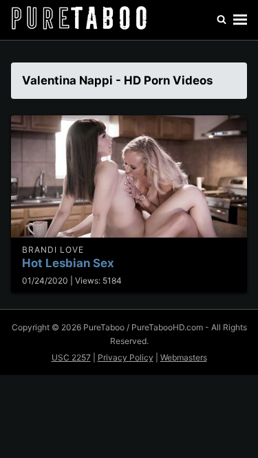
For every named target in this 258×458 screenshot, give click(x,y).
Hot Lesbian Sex (68, 263)
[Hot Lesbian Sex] (129, 176)
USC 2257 (71, 357)
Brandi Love (53, 249)
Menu (240, 20)
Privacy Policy (125, 357)
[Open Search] (221, 20)
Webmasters (183, 357)
